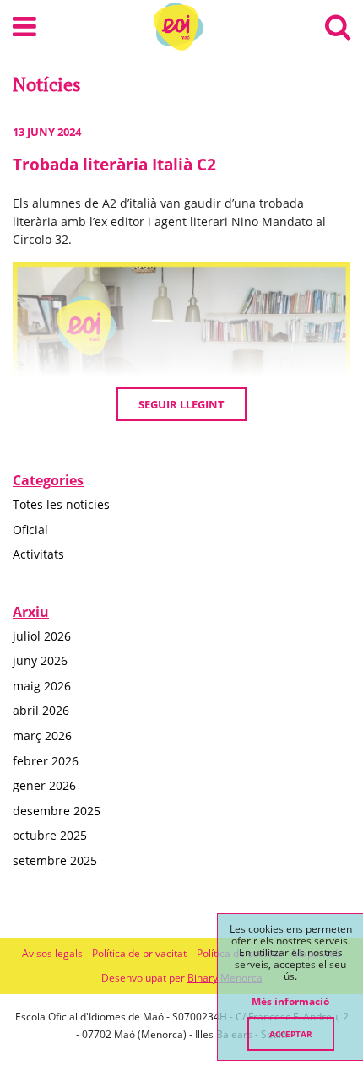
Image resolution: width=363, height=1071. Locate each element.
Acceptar (290, 1034)
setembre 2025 (55, 860)
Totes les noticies (61, 504)
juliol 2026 (42, 636)
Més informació (290, 1002)
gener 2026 (44, 785)
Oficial (30, 530)
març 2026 (42, 736)
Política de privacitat (139, 953)
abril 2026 (41, 710)
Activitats (38, 554)
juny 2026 (40, 660)
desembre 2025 (56, 811)
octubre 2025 (50, 835)
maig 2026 (42, 686)
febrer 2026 (46, 761)
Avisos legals (52, 953)
